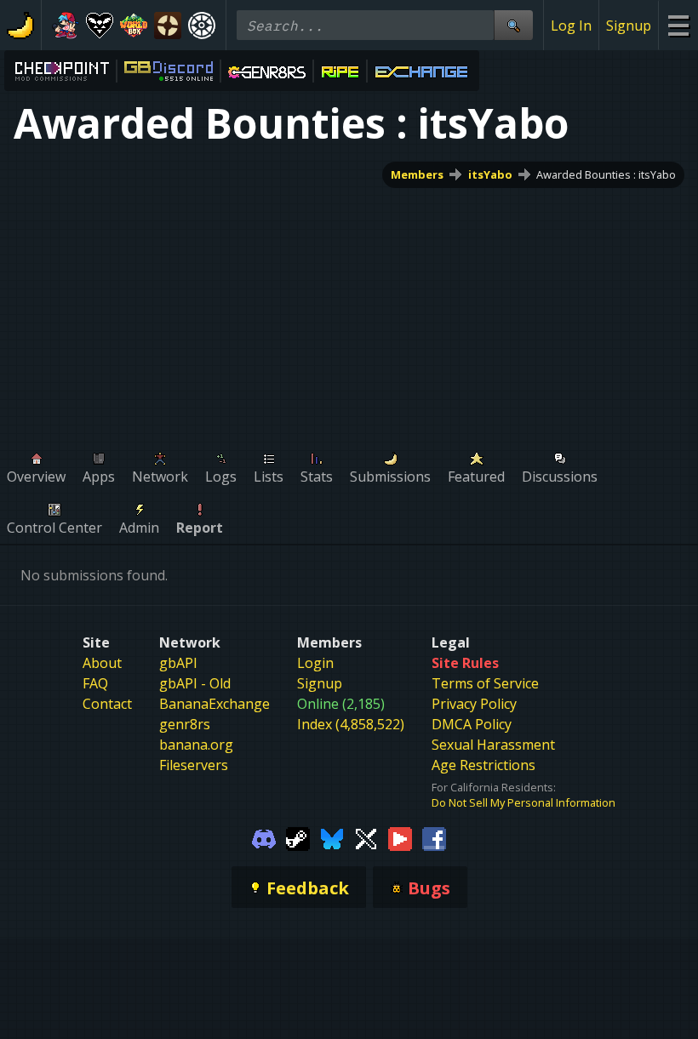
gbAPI (178, 663)
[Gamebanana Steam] (298, 837)
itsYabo (490, 174)
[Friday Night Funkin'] (66, 26)
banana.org (196, 744)
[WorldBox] (134, 26)
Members (417, 174)
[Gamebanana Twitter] (366, 837)
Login (315, 663)
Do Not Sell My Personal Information (523, 802)
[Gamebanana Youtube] (400, 837)
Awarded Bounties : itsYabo (606, 174)
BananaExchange (214, 703)
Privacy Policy (474, 703)
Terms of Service (485, 683)
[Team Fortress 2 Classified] (168, 26)
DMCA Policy (472, 724)
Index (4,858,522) (350, 724)
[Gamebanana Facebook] (434, 837)
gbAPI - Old (195, 683)
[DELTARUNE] (100, 26)
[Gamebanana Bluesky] (332, 837)
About (102, 663)
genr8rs (184, 724)
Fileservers (193, 765)
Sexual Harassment (493, 744)
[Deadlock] (202, 26)
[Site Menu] (678, 25)
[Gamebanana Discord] (263, 837)
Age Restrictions (483, 765)
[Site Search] (513, 25)
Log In (571, 25)
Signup (628, 25)
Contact (107, 703)
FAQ (95, 683)
